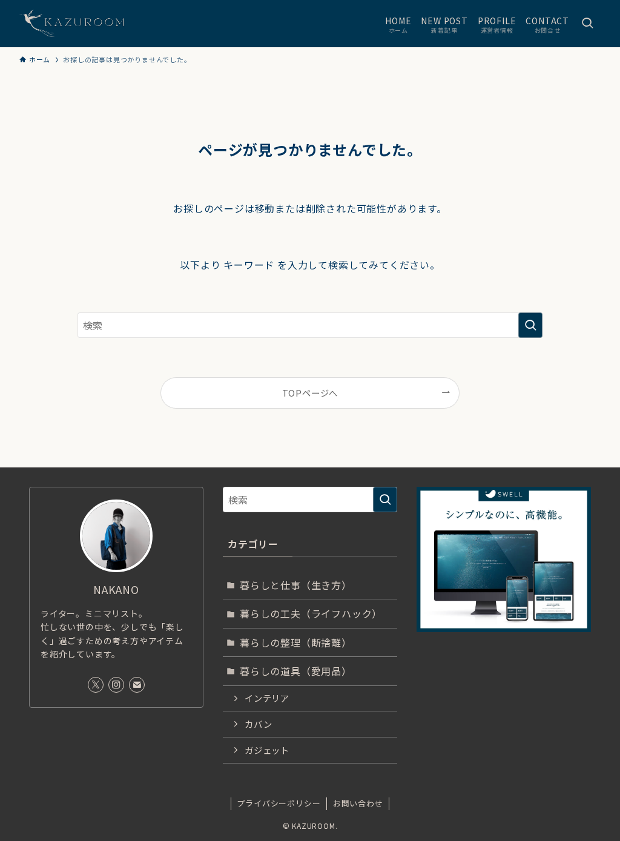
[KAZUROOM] (81, 24)
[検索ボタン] (587, 23)
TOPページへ (310, 392)
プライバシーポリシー (278, 803)
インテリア (267, 697)
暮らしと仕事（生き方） (296, 585)
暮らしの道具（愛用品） (296, 671)
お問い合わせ (358, 803)
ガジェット (267, 750)
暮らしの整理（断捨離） (296, 642)
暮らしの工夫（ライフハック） (311, 613)
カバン (258, 723)
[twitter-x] (96, 685)
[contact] (137, 685)
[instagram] (116, 685)
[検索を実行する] (530, 325)
